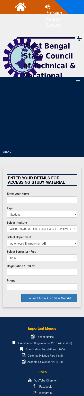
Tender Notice (45, 337)
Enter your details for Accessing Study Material (36, 180)
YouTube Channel (45, 380)
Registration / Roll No (21, 266)
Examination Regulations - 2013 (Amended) (45, 343)
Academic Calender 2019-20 (45, 362)
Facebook (45, 386)
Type (10, 208)
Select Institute (17, 222)
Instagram (45, 393)
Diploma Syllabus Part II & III (45, 355)
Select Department (19, 237)
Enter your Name (18, 193)
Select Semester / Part (21, 251)
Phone (11, 280)
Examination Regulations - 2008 (45, 349)
